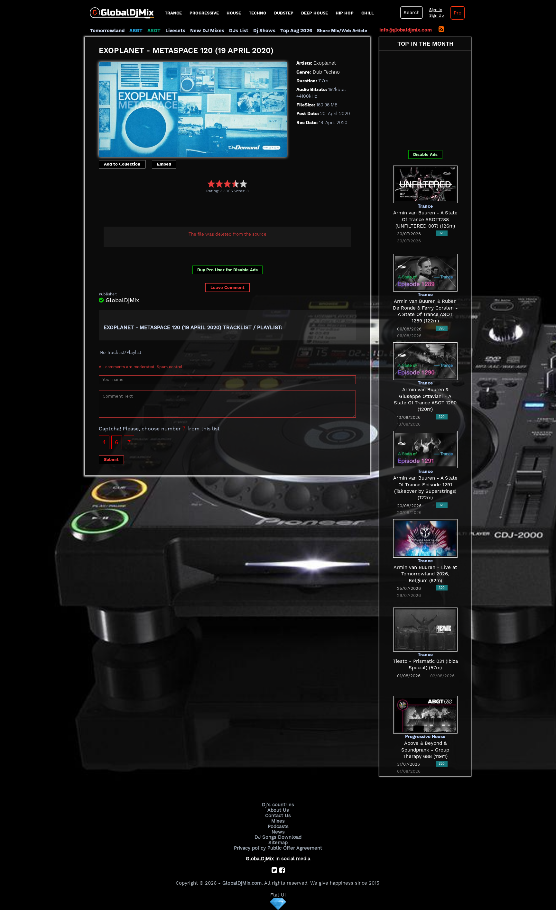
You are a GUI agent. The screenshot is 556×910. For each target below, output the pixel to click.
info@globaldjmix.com (405, 30)
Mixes (278, 821)
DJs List (238, 30)
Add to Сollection (122, 164)
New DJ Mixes (207, 30)
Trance (173, 13)
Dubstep (283, 13)
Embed (164, 164)
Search (411, 12)
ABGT (136, 30)
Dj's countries (278, 804)
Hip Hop (345, 13)
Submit (111, 459)
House (234, 13)
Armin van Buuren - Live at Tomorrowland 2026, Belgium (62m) (425, 573)
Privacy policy (250, 848)
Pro (457, 13)
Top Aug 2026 (296, 30)
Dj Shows (264, 30)
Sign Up (436, 15)
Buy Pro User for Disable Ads (227, 269)
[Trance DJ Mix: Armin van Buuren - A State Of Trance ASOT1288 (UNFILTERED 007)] (425, 184)
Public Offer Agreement (294, 848)
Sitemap (278, 842)
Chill (367, 13)
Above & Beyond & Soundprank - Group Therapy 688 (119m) (425, 749)
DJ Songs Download (278, 837)
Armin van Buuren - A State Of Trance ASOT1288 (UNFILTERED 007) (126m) (425, 219)
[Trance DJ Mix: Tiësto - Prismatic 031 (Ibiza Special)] (425, 629)
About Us (278, 810)
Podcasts (278, 826)
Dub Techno (326, 72)
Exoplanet (324, 63)
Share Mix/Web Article (342, 30)
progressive (204, 13)
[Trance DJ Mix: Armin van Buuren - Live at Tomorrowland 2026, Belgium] (425, 538)
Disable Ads (425, 154)
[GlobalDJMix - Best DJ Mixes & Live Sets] (119, 11)
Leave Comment (227, 287)
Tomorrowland (107, 30)
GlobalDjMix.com (242, 883)
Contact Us (278, 815)
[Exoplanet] (193, 108)
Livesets (175, 30)
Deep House (314, 13)
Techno (257, 13)
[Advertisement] (216, 210)
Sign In (435, 9)
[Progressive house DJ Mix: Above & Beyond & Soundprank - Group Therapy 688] (425, 714)
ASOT (154, 30)
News (278, 832)
